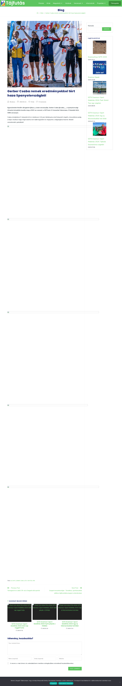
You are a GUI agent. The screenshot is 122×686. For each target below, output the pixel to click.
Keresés (91, 26)
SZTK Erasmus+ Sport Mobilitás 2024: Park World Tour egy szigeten (98, 100)
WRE (34, 580)
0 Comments (42, 102)
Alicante (13, 580)
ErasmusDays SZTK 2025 (97, 57)
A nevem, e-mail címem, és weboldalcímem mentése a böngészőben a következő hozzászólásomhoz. (42, 663)
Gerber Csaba (20, 580)
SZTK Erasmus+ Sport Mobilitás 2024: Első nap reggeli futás (19, 626)
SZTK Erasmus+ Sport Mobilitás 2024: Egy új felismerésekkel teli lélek (70, 624)
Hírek (32, 102)
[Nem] (120, 682)
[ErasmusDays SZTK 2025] (99, 47)
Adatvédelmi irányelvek (66, 683)
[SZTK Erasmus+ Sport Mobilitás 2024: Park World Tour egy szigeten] (99, 87)
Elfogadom (53, 683)
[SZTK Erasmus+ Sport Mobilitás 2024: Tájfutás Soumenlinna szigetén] (99, 129)
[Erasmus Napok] (99, 67)
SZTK (25, 580)
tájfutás (29, 580)
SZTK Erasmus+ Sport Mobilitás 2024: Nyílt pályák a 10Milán (44, 624)
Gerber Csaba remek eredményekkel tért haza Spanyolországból (65, 13)
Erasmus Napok (93, 77)
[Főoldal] (37, 13)
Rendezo (12, 102)
